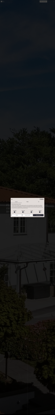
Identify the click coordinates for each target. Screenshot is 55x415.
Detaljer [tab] (27, 201)
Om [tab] (38, 201)
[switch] (23, 212)
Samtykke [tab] (16, 201)
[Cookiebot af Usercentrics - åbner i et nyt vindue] (40, 199)
